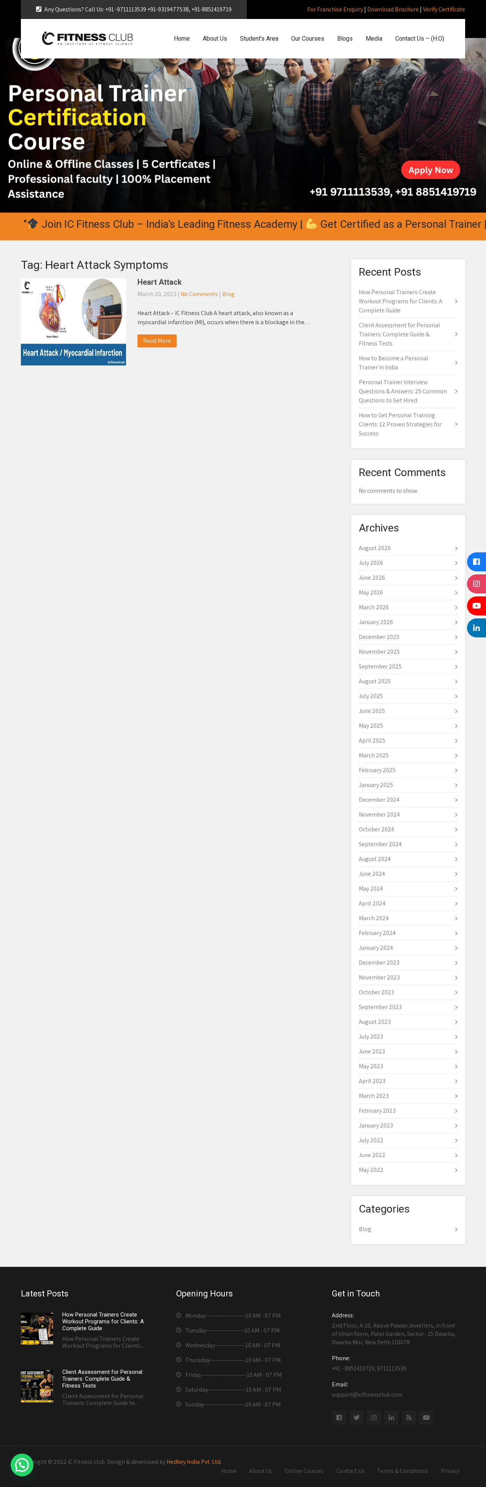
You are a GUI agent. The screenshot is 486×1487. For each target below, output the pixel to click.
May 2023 (371, 1066)
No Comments (199, 294)
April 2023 (372, 1081)
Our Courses (307, 38)
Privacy (450, 1471)
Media (374, 38)
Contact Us (350, 1471)
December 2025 (379, 637)
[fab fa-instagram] (374, 1417)
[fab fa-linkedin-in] (391, 1417)
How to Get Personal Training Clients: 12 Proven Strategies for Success (400, 424)
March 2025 (374, 755)
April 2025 (372, 740)
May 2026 (371, 592)
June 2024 (372, 874)
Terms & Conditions (402, 1471)
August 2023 (375, 1022)
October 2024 (376, 829)
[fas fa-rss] (409, 1417)
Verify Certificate (444, 9)
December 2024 (379, 800)
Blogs (345, 38)
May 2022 (371, 1170)
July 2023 (371, 1037)
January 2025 (376, 785)
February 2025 (377, 770)
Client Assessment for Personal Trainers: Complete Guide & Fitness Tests (399, 334)
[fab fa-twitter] (356, 1417)
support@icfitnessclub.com (367, 1389)
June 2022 (372, 1155)
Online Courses (304, 1471)
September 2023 (380, 1007)
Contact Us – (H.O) (419, 38)
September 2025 (380, 666)
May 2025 (371, 726)
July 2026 (371, 563)
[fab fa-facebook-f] (339, 1417)
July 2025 (371, 696)
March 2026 (374, 607)
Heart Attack (159, 282)
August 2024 (375, 859)
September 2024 (380, 844)
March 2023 (374, 1096)
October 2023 (376, 992)
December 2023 (379, 963)
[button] (22, 1465)
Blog (228, 294)
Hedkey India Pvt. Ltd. (194, 1462)
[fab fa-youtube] (426, 1417)
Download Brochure (393, 9)
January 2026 (376, 622)
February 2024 (377, 933)
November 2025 (379, 652)
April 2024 (372, 903)
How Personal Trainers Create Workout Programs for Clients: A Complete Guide (400, 301)
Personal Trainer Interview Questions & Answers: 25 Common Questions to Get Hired (403, 391)
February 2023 (377, 1111)
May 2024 (371, 889)
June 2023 (372, 1051)
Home (182, 38)
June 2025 (372, 711)
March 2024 (374, 918)
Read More (157, 341)
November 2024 (379, 814)
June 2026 (372, 578)
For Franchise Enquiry (335, 9)
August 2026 (375, 548)
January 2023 (376, 1125)
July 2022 (371, 1140)
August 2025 (375, 681)
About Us (215, 38)
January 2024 (376, 948)
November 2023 (379, 977)
